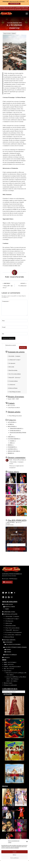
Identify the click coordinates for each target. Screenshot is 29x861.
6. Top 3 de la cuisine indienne (14, 374)
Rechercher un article (11, 345)
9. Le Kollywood (22, 285)
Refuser (14, 854)
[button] (27, 841)
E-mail (3, 327)
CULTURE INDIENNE (12, 22)
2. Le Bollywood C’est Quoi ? (14, 359)
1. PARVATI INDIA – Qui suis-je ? (14, 522)
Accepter (14, 851)
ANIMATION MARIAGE (16, 428)
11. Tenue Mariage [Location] (14, 391)
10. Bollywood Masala (12, 388)
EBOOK (10, 445)
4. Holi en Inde (11, 366)
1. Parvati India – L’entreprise (14, 356)
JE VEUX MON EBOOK (14, 3)
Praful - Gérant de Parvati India (14, 277)
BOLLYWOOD (11, 426)
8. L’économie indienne (13, 381)
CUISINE (12, 441)
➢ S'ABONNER (16, 549)
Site (3, 333)
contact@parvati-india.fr (14, 407)
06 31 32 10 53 (11, 405)
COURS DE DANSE (14, 430)
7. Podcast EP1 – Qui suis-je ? (8, 285)
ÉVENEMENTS (11, 447)
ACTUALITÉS (11, 422)
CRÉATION (10, 437)
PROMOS (10, 453)
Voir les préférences (14, 858)
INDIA (20, 22)
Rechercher (23, 347)
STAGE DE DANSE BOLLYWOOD (18, 432)
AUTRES (10, 424)
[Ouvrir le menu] (27, 13)
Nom (3, 320)
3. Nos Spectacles (11, 363)
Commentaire (6, 301)
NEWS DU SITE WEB (13, 451)
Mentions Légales (8, 683)
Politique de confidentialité (10, 685)
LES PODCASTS (12, 449)
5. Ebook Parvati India (12, 370)
